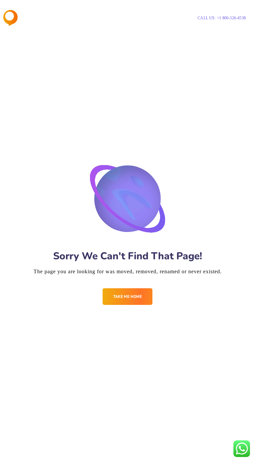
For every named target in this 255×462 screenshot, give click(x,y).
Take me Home (127, 296)
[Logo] (28, 18)
